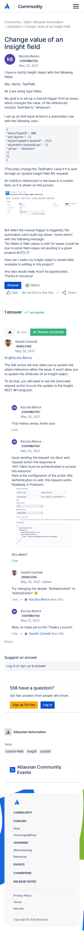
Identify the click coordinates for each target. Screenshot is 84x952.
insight (32, 751)
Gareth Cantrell (26, 341)
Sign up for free (24, 705)
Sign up (25, 666)
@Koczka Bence (20, 358)
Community (30, 6)
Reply (8, 641)
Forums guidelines (24, 835)
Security (18, 908)
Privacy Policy (22, 895)
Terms (17, 902)
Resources (20, 856)
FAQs (16, 828)
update (45, 751)
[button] (42, 203)
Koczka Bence (29, 56)
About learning (22, 850)
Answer (13, 285)
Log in (10, 666)
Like (15, 430)
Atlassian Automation (48, 22)
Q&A (27, 22)
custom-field (14, 751)
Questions (14, 26)
